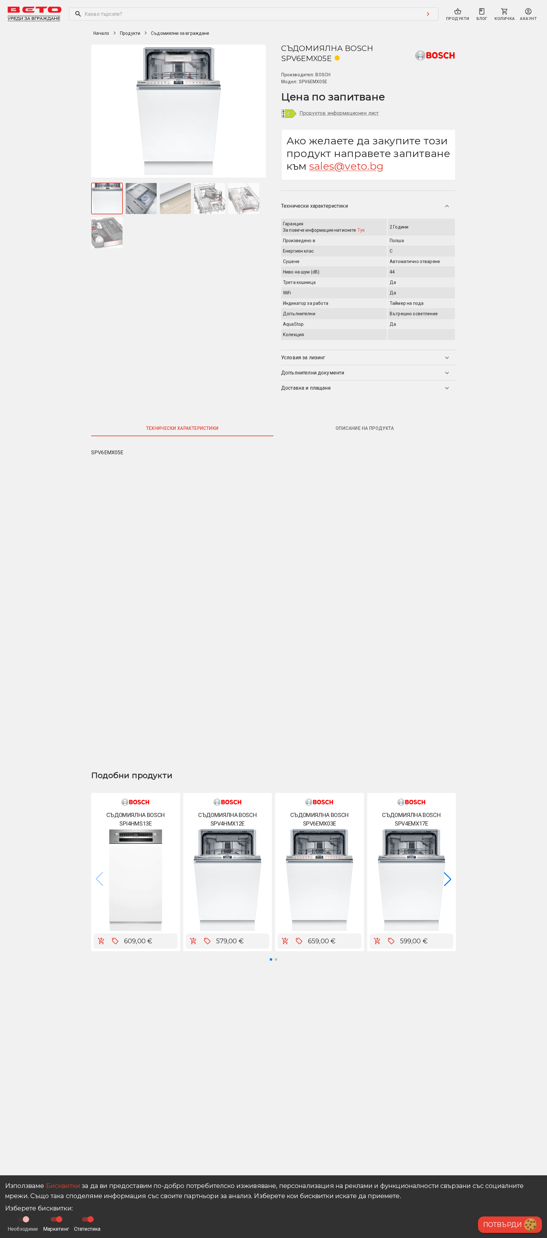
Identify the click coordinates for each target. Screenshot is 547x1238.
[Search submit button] (428, 14)
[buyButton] (101, 941)
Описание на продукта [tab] (365, 428)
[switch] (59, 1219)
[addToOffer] (115, 941)
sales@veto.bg (346, 166)
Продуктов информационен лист (339, 113)
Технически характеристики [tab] (182, 428)
